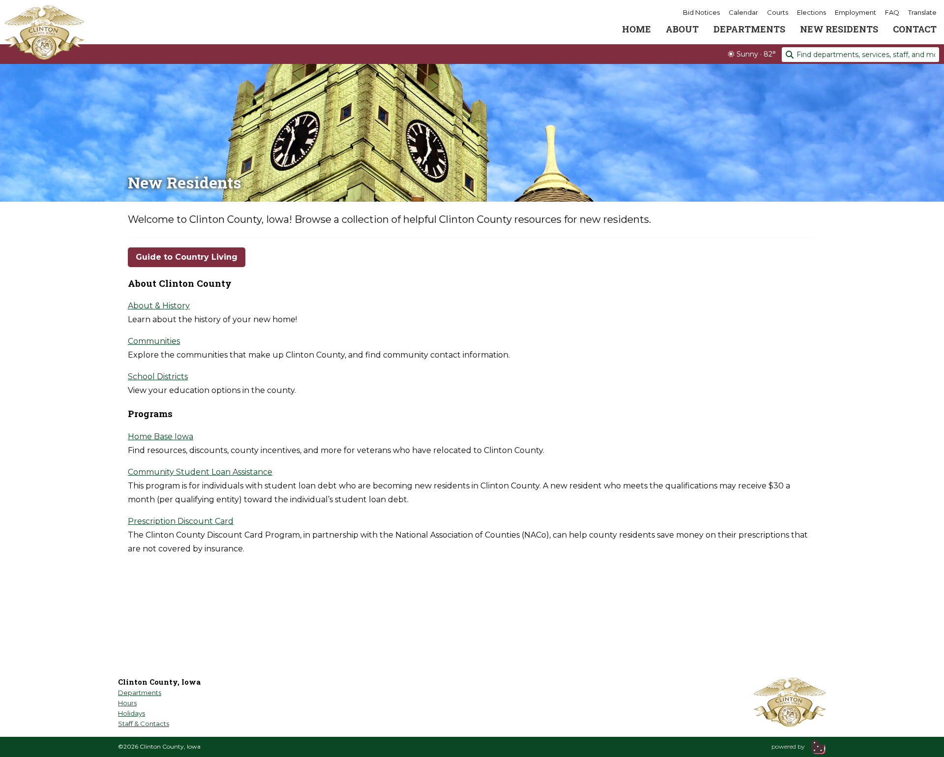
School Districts (158, 376)
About (682, 29)
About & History (159, 305)
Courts (777, 12)
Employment (855, 12)
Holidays (131, 713)
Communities (154, 341)
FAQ (892, 12)
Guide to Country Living (186, 257)
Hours (127, 703)
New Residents (839, 29)
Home (636, 29)
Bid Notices (701, 12)
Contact (915, 29)
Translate (922, 12)
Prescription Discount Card (181, 521)
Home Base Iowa (160, 436)
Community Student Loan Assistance (200, 472)
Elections (811, 12)
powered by (788, 746)
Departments (749, 29)
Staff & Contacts (143, 723)
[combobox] (860, 54)
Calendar (743, 12)
